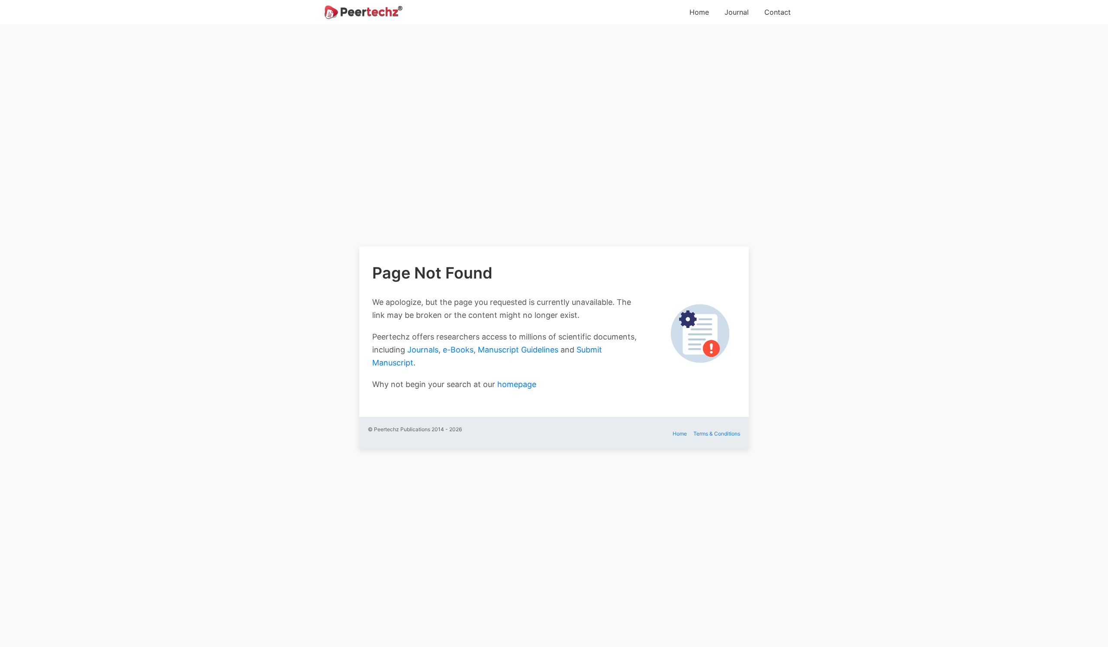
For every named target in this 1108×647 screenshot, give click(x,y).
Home (699, 12)
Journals (422, 349)
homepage (516, 384)
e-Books (458, 349)
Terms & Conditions (716, 433)
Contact (777, 12)
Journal (737, 12)
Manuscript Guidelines (518, 349)
